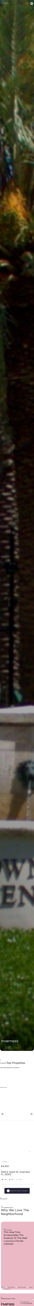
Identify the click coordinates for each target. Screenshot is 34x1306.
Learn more (3, 1087)
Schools (31, 1287)
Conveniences (11, 1287)
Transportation (6, 1289)
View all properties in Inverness (9, 1067)
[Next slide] (31, 1114)
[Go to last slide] (2, 1114)
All (4, 1287)
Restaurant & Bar (22, 1287)
